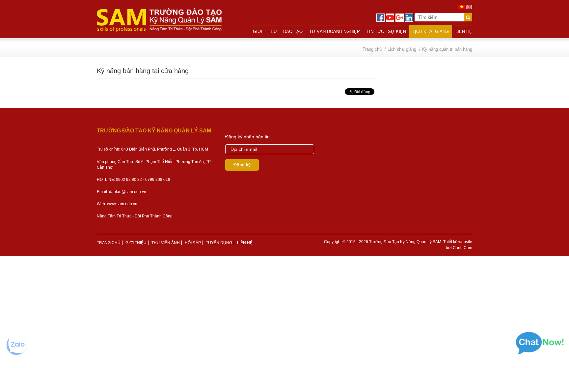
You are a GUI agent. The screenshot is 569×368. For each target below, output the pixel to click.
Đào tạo (293, 31)
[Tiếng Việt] (461, 6)
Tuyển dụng (219, 243)
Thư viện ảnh (165, 243)
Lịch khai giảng (431, 31)
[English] (469, 6)
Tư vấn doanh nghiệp (334, 31)
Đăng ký (242, 164)
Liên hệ (463, 31)
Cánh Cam (462, 247)
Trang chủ (109, 243)
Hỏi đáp (193, 243)
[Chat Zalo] (16, 345)
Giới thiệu (265, 31)
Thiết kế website (457, 242)
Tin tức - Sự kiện (386, 31)
